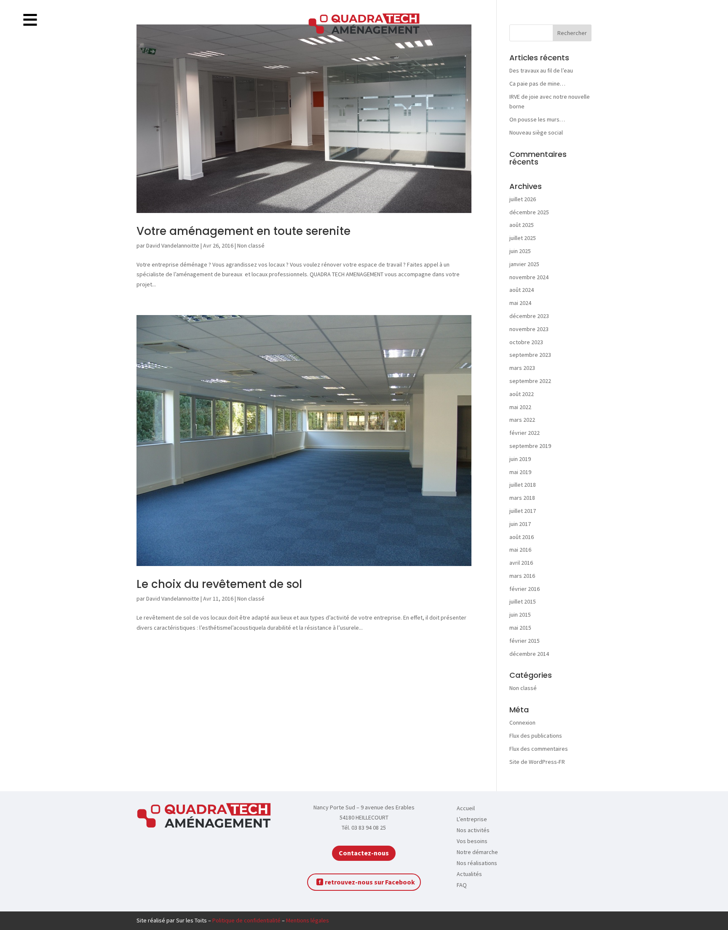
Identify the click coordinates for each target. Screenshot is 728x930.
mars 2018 (522, 497)
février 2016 (524, 589)
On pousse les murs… (537, 119)
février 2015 (524, 640)
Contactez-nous (364, 853)
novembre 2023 (529, 329)
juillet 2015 (522, 601)
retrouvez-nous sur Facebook (370, 882)
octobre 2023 (526, 342)
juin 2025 (520, 251)
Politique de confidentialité (246, 920)
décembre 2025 (529, 212)
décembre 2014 (529, 654)
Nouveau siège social (536, 132)
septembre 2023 (530, 355)
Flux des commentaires (538, 748)
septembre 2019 (530, 446)
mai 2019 (520, 472)
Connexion (522, 722)
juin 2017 (520, 524)
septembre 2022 (530, 381)
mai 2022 (520, 407)
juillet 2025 (522, 238)
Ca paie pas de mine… (537, 83)
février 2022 (524, 433)
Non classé (251, 245)
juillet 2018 (522, 484)
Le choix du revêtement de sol (219, 584)
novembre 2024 (529, 277)
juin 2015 (520, 614)
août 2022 (521, 394)
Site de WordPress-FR (537, 762)
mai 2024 (520, 303)
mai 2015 (520, 627)
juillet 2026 (522, 199)
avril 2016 (521, 562)
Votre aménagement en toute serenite (243, 231)
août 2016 (521, 537)
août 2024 (521, 290)
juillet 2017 (522, 511)
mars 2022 (522, 419)
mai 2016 (520, 549)
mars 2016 (522, 576)
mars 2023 (522, 368)
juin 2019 (520, 459)
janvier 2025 (524, 264)
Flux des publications (535, 735)
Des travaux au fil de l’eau (541, 70)
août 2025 (521, 225)
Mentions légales (307, 920)
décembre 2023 (529, 316)
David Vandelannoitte (172, 245)
